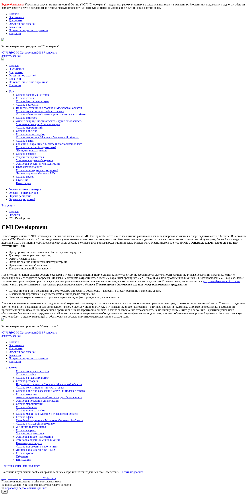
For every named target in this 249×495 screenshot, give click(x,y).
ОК (4, 491)
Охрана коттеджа (26, 117)
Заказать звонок (11, 55)
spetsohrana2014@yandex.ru (40, 52)
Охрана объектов (26, 130)
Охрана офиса (25, 140)
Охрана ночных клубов (30, 134)
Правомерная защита (29, 166)
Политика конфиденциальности (21, 465)
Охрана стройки (26, 98)
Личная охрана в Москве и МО (35, 173)
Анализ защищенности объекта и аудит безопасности (49, 121)
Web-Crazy (28, 478)
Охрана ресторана (27, 104)
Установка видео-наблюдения (34, 160)
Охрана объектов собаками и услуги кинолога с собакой (51, 114)
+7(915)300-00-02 (12, 52)
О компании (16, 17)
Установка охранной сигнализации (38, 163)
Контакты (15, 33)
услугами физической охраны (221, 281)
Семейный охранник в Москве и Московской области (49, 143)
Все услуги (8, 205)
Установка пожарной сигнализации (38, 124)
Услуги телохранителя (30, 157)
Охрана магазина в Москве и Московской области (47, 137)
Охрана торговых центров (32, 94)
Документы (16, 20)
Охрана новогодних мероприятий (37, 170)
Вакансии (15, 27)
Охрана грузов (25, 176)
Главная (14, 13)
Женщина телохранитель (31, 150)
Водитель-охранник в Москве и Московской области (49, 107)
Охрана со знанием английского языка (40, 111)
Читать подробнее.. (133, 472)
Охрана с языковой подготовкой (36, 147)
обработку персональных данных (26, 488)
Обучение (22, 180)
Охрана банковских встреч (32, 101)
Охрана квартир (26, 153)
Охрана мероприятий (29, 127)
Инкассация (23, 183)
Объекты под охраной (22, 23)
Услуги (13, 91)
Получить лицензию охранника (28, 30)
